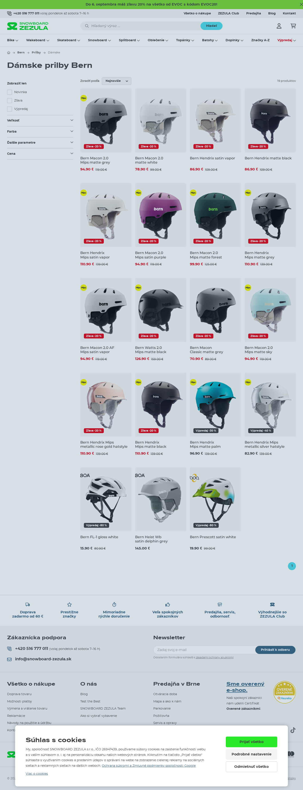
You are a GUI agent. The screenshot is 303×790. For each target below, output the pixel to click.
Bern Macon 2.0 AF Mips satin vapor (97, 350)
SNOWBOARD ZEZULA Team (103, 708)
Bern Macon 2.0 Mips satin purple (150, 255)
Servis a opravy (165, 723)
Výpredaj (284, 40)
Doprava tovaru (19, 694)
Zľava (18, 100)
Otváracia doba (165, 694)
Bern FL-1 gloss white (99, 537)
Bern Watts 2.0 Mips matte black (150, 350)
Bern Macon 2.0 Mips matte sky (259, 350)
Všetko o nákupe (197, 13)
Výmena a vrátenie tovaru (27, 708)
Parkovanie (162, 708)
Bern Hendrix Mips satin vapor (95, 255)
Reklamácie (16, 716)
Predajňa (253, 13)
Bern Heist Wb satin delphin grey (151, 539)
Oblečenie (156, 40)
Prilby (36, 52)
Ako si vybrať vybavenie (98, 716)
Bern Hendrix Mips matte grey (259, 255)
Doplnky (232, 40)
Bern (21, 52)
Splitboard (127, 40)
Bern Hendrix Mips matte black (150, 444)
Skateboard (66, 40)
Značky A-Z (260, 40)
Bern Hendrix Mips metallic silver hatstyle (265, 444)
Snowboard (97, 40)
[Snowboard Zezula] (27, 26)
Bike (10, 40)
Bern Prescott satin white (213, 537)
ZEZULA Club (228, 13)
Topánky (183, 40)
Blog (272, 13)
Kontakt (289, 13)
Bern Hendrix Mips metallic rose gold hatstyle (104, 444)
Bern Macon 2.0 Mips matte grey (95, 160)
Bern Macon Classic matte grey (206, 350)
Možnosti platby (19, 701)
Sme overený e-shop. (245, 687)
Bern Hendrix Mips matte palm (205, 444)
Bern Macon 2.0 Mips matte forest (206, 255)
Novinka (20, 92)
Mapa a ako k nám (167, 701)
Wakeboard (35, 40)
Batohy (208, 40)
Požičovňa (161, 716)
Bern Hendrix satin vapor (212, 158)
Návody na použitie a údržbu (29, 723)
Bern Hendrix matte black (268, 158)
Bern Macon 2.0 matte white (149, 160)
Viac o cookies (37, 773)
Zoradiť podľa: (90, 81)
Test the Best (90, 701)
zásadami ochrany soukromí (215, 657)
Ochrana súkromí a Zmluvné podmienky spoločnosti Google (149, 765)
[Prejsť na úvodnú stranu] (8, 52)
